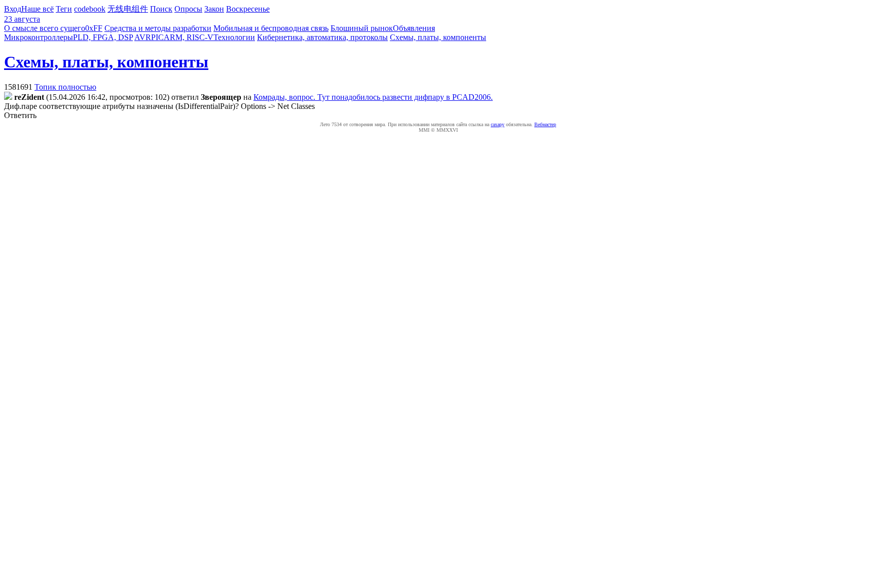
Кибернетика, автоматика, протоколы (322, 37)
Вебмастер (545, 124)
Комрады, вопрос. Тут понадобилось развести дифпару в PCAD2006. (373, 97)
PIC (157, 37)
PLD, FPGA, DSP (103, 37)
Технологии (234, 37)
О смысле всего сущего (44, 28)
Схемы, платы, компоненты (438, 37)
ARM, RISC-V (188, 37)
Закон (214, 9)
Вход (12, 9)
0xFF (93, 28)
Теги (64, 9)
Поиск (161, 9)
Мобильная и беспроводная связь (270, 28)
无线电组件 (127, 9)
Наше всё (37, 9)
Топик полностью (65, 87)
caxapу (497, 124)
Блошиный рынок (362, 28)
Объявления (414, 28)
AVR (142, 37)
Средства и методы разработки (157, 28)
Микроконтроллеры (38, 37)
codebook (89, 9)
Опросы (188, 9)
